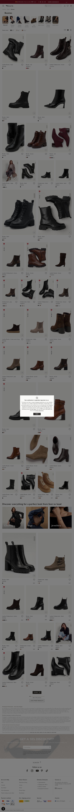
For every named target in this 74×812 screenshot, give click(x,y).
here (41, 407)
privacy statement (39, 410)
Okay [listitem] (37, 414)
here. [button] (35, 409)
